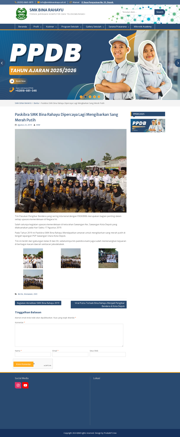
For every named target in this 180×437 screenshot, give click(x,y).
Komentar (20, 322)
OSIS (35, 294)
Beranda (22, 26)
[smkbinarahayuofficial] (18, 385)
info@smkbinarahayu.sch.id (53, 2)
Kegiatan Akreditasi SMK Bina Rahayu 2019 (38, 303)
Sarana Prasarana (118, 26)
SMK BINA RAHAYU (46, 10)
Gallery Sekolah (93, 26)
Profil (36, 26)
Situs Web (94, 350)
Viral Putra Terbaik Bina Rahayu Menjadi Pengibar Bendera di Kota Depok (100, 305)
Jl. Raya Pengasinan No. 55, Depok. (97, 2)
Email (55, 350)
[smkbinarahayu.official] (25, 385)
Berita (36, 103)
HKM (38, 125)
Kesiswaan (28, 294)
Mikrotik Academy (143, 26)
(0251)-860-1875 (25, 2)
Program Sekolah (70, 26)
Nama (18, 350)
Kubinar (50, 26)
